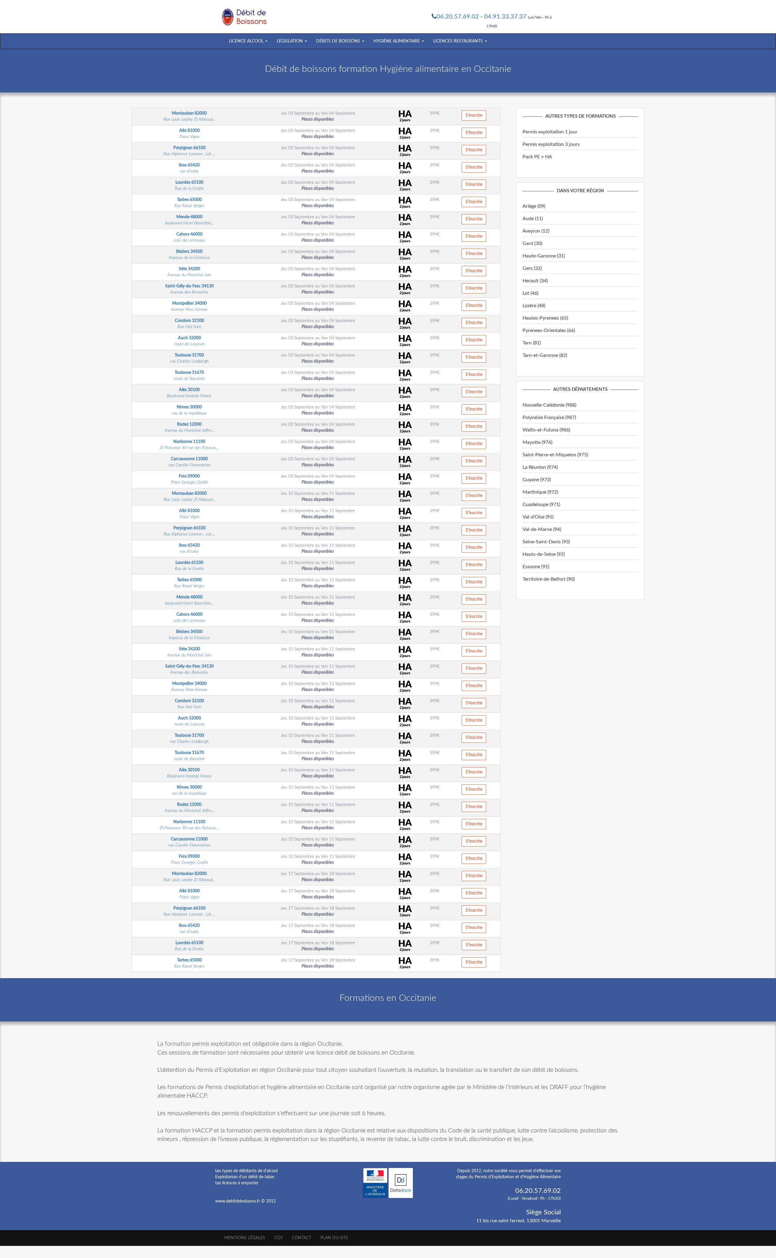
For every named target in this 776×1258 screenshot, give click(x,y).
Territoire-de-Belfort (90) (549, 579)
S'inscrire (474, 115)
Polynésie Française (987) (549, 417)
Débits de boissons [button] (338, 41)
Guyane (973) (537, 479)
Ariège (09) (534, 206)
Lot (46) (530, 293)
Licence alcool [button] (247, 41)
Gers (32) (532, 268)
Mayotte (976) (537, 442)
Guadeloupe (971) (541, 504)
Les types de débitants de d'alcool (246, 1171)
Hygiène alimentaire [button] (397, 41)
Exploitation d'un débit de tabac (245, 1177)
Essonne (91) (536, 566)
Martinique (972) (540, 492)
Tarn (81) (532, 342)
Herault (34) (535, 280)
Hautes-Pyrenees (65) (545, 318)
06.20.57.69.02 (457, 17)
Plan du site (334, 1238)
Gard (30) (532, 243)
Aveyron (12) (536, 231)
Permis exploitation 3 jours (551, 144)
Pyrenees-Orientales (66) (549, 330)
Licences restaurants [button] (458, 41)
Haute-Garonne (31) (544, 255)
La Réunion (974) (540, 467)
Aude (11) (533, 218)
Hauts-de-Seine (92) (544, 554)
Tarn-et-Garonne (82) (545, 355)
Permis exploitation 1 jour (550, 131)
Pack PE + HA (537, 156)
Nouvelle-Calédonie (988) (549, 405)
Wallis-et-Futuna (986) (546, 430)
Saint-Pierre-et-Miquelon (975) (555, 454)
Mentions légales (244, 1238)
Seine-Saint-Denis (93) (546, 541)
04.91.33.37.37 (505, 17)
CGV (278, 1238)
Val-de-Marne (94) (542, 529)
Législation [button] (290, 41)
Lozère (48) (534, 305)
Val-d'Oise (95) (538, 517)
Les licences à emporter (237, 1183)
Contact (301, 1238)
